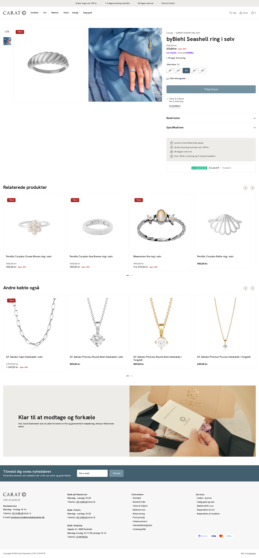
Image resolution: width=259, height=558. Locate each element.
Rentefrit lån (139, 501)
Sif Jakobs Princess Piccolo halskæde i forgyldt (224, 356)
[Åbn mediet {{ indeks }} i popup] (50, 65)
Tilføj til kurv (211, 89)
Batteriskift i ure (205, 505)
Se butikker (175, 106)
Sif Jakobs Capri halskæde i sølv (24, 356)
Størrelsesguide (177, 78)
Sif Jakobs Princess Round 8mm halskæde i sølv (96, 356)
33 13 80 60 (17, 513)
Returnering (139, 513)
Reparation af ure (206, 509)
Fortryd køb (139, 517)
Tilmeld (116, 473)
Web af (248, 553)
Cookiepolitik (139, 529)
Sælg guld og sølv (205, 501)
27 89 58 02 (82, 536)
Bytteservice (139, 509)
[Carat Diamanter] (14, 13)
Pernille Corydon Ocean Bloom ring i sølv (29, 256)
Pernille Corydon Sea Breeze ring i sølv (91, 256)
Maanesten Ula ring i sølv (147, 256)
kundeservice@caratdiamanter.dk (28, 517)
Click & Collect (140, 505)
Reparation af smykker (208, 513)
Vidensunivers (140, 521)
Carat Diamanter (24, 553)
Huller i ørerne (204, 498)
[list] (87, 65)
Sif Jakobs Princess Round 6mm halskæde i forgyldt (157, 358)
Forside (169, 33)
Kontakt (137, 498)
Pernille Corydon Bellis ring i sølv (215, 256)
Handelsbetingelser (142, 525)
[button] (35, 13)
